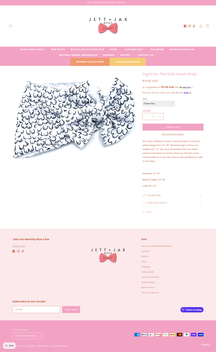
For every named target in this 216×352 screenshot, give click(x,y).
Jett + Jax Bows (27, 346)
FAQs (143, 261)
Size (145, 98)
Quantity (147, 110)
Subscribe (71, 309)
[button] (10, 26)
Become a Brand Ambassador (156, 246)
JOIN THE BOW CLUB (127, 61)
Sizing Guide (147, 271)
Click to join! (18, 246)
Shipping (145, 266)
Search (145, 256)
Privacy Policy (148, 282)
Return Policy (148, 287)
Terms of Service (150, 292)
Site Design (42, 346)
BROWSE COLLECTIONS (90, 61)
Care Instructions (150, 277)
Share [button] (149, 212)
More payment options (173, 134)
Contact (145, 251)
